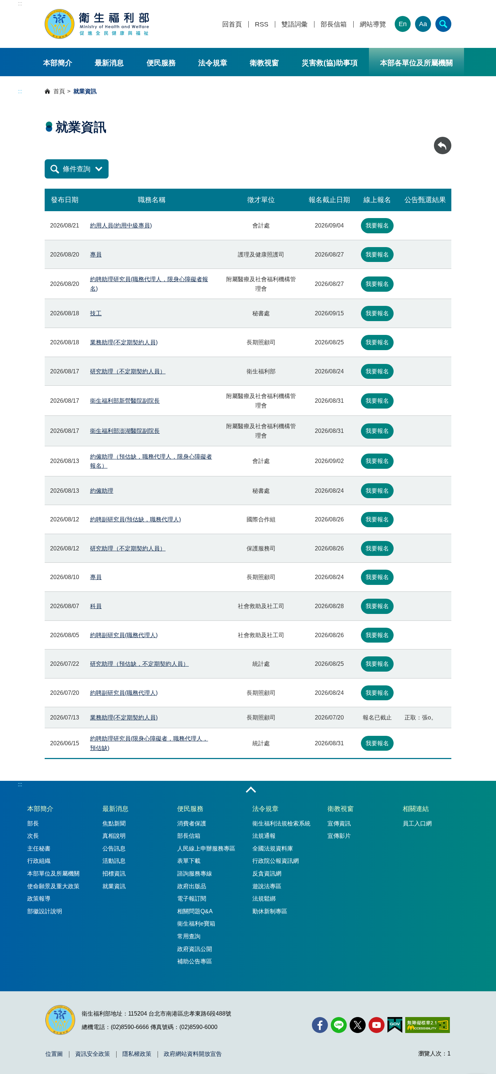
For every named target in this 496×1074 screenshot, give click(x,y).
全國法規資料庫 (272, 848)
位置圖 (54, 1054)
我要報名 (377, 225)
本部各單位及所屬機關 (416, 63)
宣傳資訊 (339, 823)
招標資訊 (114, 873)
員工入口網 (417, 823)
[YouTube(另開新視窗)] (377, 1025)
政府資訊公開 (194, 949)
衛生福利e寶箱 (196, 924)
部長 (33, 823)
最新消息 (109, 63)
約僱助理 (101, 491)
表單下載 (188, 861)
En (403, 24)
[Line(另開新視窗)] (339, 1025)
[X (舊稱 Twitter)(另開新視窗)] (358, 1025)
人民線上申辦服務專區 (206, 848)
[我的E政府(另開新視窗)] (394, 1025)
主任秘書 (38, 848)
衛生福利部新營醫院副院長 (125, 401)
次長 (33, 836)
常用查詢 (188, 936)
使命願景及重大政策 (53, 886)
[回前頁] (442, 145)
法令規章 (212, 63)
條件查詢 (76, 169)
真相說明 (114, 836)
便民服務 (161, 63)
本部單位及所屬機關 (53, 873)
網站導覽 (373, 24)
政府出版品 (191, 886)
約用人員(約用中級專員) (121, 225)
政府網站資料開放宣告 (193, 1054)
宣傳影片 (339, 836)
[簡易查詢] (443, 24)
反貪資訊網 (266, 873)
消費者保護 (191, 823)
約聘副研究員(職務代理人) (124, 635)
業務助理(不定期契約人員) (124, 342)
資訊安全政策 (92, 1054)
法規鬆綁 (264, 898)
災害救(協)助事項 (330, 63)
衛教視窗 (264, 63)
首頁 (59, 91)
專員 (96, 254)
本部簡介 (57, 63)
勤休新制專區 (269, 911)
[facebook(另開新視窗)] (320, 1025)
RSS (261, 24)
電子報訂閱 (191, 898)
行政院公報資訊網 (275, 861)
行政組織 (38, 861)
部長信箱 (334, 24)
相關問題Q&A (195, 911)
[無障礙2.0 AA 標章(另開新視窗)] (427, 1025)
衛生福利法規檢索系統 (281, 823)
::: (20, 3)
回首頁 (232, 24)
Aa (423, 24)
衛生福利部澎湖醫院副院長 (125, 431)
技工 (96, 313)
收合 (251, 790)
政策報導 (38, 898)
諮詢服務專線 (194, 873)
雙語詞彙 (294, 24)
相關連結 (416, 808)
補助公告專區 (194, 961)
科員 (96, 606)
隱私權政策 (136, 1054)
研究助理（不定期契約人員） (128, 371)
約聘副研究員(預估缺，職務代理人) (135, 519)
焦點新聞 (114, 823)
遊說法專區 (266, 886)
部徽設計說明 (44, 911)
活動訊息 (114, 861)
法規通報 (264, 836)
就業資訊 (114, 886)
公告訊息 (114, 848)
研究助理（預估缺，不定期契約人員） (139, 664)
